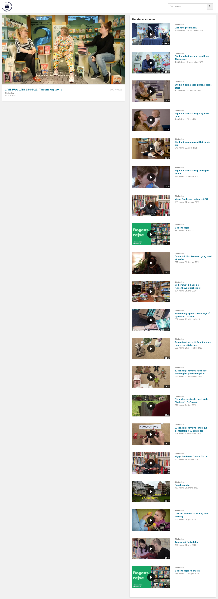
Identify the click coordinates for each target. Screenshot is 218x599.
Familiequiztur (182, 485)
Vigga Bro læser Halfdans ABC (191, 199)
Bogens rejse (182, 227)
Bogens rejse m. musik (187, 570)
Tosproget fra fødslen (187, 542)
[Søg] (210, 6)
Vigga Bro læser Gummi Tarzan (191, 456)
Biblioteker (9, 93)
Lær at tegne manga (186, 27)
